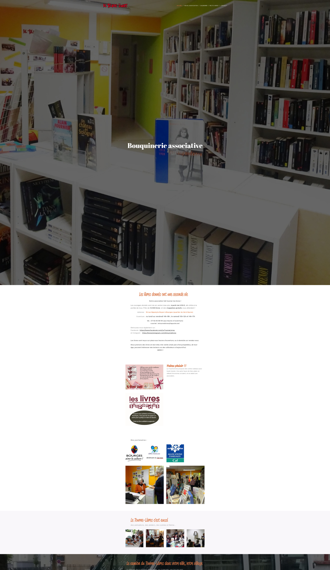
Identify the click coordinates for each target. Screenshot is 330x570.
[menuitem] (179, 5)
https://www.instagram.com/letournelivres (159, 333)
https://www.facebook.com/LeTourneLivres (157, 330)
